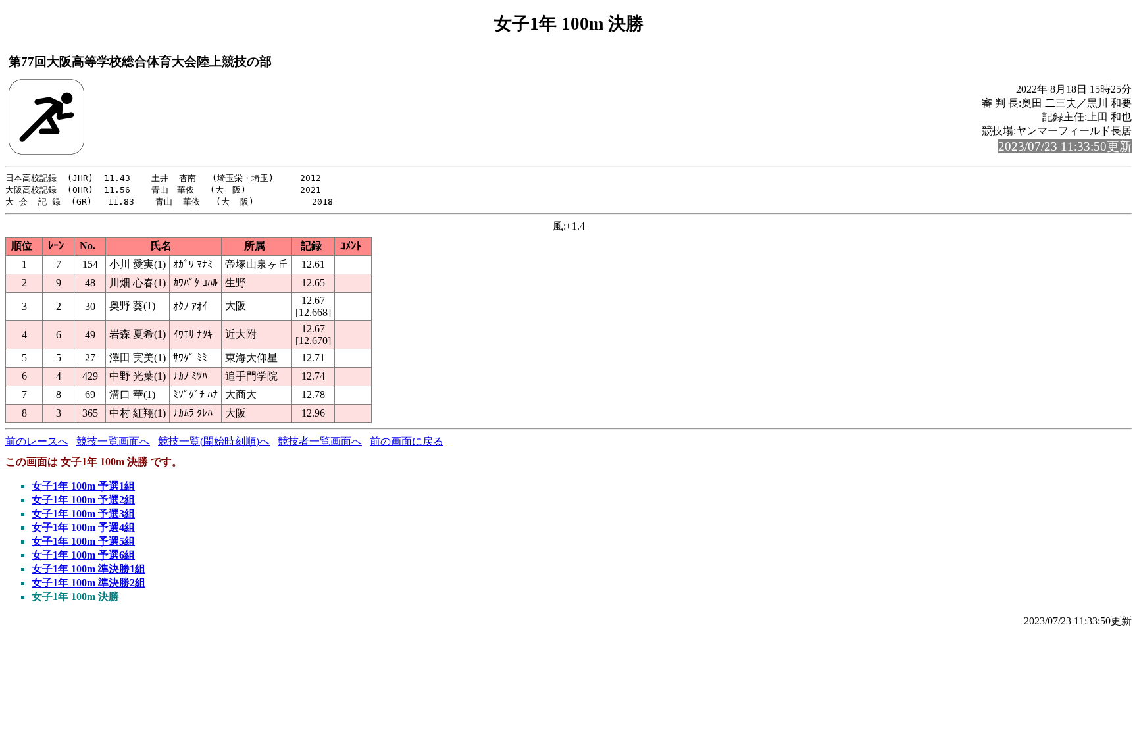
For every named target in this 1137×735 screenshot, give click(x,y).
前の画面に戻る (406, 441)
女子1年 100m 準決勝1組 (88, 568)
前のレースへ (36, 441)
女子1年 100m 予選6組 (83, 555)
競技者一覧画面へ (320, 441)
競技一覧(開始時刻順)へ (214, 441)
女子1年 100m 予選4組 (83, 527)
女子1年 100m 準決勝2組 (88, 582)
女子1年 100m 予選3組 (83, 513)
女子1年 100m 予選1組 (83, 486)
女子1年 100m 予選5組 (83, 541)
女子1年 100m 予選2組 (83, 499)
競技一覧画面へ (113, 441)
